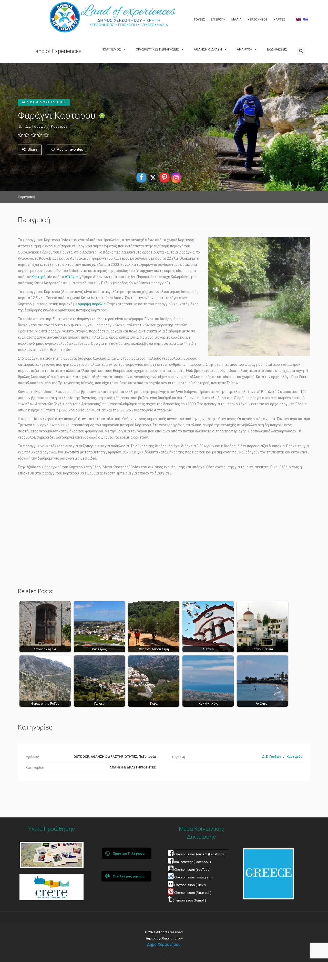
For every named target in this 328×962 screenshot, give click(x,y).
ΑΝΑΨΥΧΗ (244, 49)
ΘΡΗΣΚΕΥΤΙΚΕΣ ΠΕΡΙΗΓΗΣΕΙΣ (157, 49)
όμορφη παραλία (92, 304)
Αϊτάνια (71, 277)
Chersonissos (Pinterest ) (192, 893)
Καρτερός (59, 126)
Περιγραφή (26, 197)
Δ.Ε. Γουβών (35, 126)
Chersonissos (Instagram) (193, 877)
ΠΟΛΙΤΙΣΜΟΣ (111, 49)
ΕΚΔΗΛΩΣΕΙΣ (277, 49)
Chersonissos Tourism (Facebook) (199, 854)
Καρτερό (38, 277)
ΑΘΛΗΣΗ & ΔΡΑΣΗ (208, 49)
